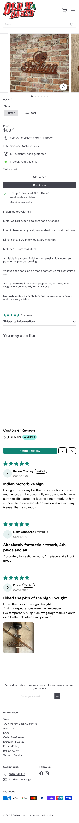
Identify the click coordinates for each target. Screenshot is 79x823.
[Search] (72, 24)
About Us (8, 728)
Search (7, 719)
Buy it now (39, 185)
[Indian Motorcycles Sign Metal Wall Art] (24, 372)
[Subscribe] (57, 696)
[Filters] (62, 450)
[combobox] (39, 24)
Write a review (30, 451)
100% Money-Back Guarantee (20, 723)
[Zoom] (63, 86)
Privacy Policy (11, 746)
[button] (12, 315)
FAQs (6, 732)
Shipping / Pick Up (13, 742)
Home (6, 99)
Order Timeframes (13, 737)
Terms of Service (12, 755)
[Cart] (64, 10)
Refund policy (11, 751)
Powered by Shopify (41, 815)
